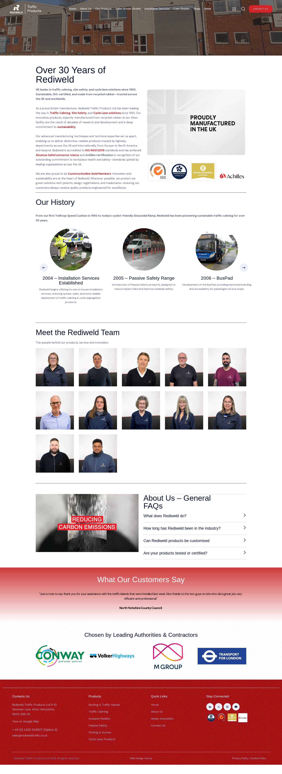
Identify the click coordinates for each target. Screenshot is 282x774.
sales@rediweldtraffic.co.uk (29, 735)
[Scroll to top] (276, 755)
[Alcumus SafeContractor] (179, 171)
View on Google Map (25, 721)
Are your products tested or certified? (175, 553)
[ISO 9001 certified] (158, 172)
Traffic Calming (60, 113)
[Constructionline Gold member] (203, 172)
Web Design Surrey (141, 758)
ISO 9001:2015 (94, 150)
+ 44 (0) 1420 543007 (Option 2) (34, 729)
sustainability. (67, 127)
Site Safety (79, 113)
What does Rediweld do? (164, 516)
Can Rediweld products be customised (176, 540)
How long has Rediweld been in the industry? (182, 528)
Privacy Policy (240, 758)
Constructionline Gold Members (89, 173)
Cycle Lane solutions (107, 113)
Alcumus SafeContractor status (57, 155)
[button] (44, 267)
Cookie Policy (258, 758)
